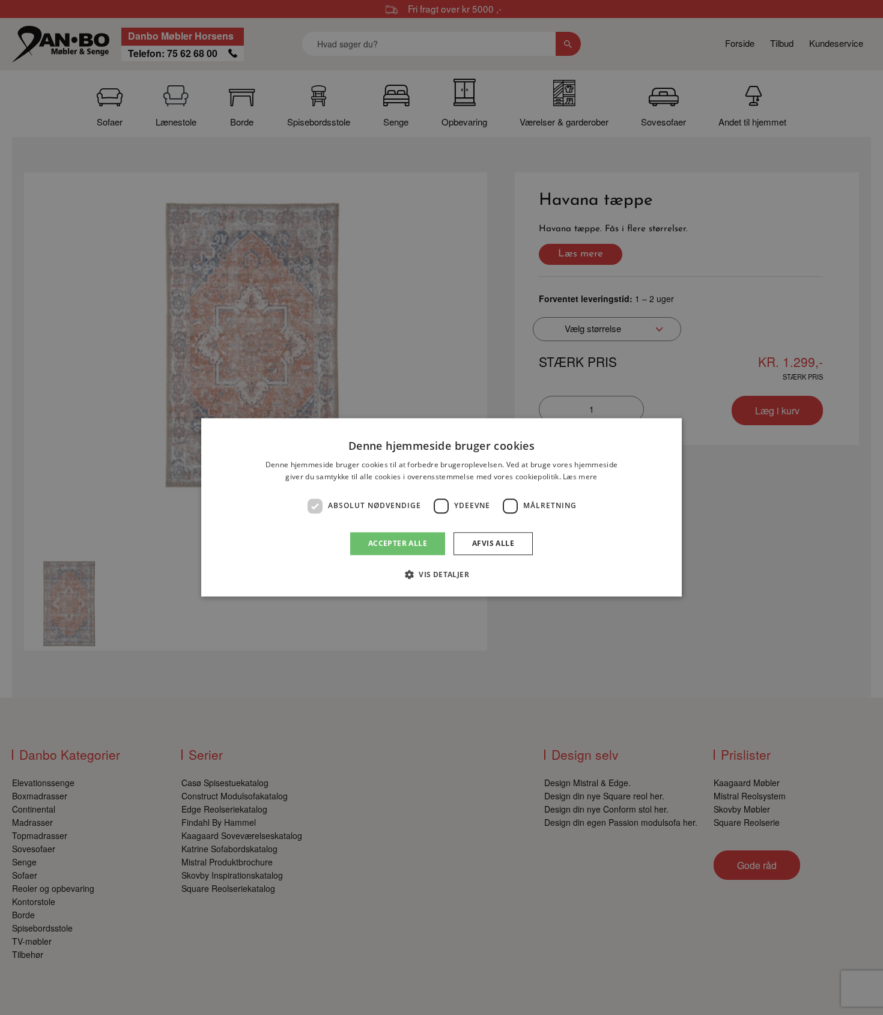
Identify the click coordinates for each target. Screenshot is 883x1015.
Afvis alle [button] (493, 543)
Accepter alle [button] (397, 543)
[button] (441, 575)
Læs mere (580, 477)
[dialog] (441, 507)
